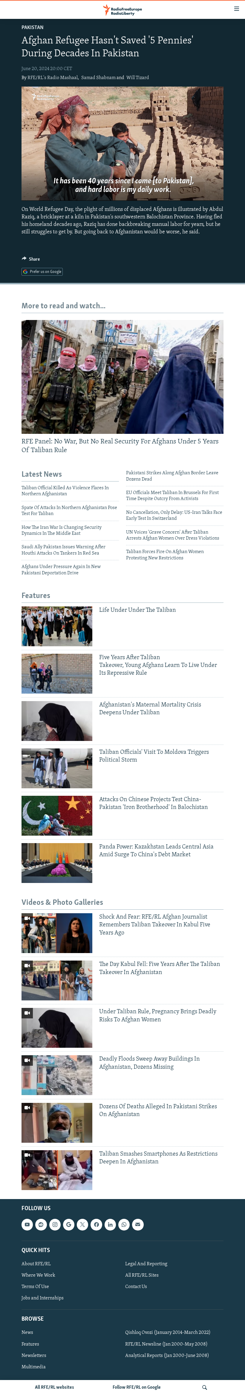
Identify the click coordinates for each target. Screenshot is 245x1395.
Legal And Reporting (146, 1264)
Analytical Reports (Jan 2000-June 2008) (167, 1355)
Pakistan (33, 28)
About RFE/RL (36, 1264)
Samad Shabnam (98, 78)
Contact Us (136, 1286)
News (27, 1332)
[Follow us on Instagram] (55, 1224)
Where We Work (38, 1275)
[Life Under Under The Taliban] (57, 626)
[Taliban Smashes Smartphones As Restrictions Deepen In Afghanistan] (57, 1170)
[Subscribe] (137, 1224)
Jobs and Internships (43, 1298)
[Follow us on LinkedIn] (110, 1224)
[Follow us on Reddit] (41, 1224)
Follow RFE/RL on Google (137, 1387)
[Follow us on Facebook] (96, 1224)
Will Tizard (137, 78)
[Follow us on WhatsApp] (124, 1224)
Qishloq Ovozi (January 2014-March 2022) (168, 1332)
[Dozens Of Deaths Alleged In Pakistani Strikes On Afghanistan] (57, 1123)
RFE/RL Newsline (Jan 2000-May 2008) (166, 1344)
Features (30, 1344)
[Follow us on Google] (68, 1224)
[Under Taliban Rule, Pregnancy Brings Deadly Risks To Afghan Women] (57, 1028)
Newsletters (34, 1355)
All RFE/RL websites (54, 1387)
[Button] (31, 260)
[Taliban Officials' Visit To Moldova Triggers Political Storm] (57, 768)
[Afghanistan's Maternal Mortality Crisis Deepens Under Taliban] (57, 721)
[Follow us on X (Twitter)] (82, 1224)
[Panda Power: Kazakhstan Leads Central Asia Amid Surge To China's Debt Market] (57, 863)
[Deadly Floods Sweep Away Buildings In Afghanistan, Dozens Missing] (57, 1075)
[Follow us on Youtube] (27, 1224)
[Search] (205, 1387)
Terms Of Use (35, 1286)
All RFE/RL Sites (142, 1275)
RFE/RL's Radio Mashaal (52, 78)
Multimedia (34, 1366)
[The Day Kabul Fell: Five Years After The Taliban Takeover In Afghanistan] (57, 980)
